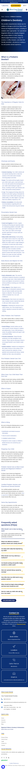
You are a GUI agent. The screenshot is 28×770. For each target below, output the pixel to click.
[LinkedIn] (9, 758)
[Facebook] (2, 758)
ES (25, 5)
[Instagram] (7, 758)
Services (7, 16)
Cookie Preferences (14, 763)
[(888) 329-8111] (2, 5)
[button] (3, 767)
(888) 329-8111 (5, 5)
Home (2, 16)
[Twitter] (5, 758)
